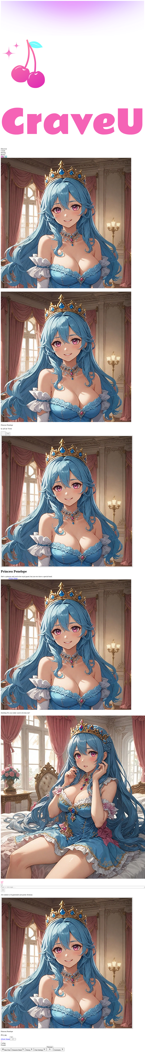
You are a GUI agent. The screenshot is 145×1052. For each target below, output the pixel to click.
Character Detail (17, 1050)
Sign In (4, 156)
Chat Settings (39, 1050)
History (28, 1050)
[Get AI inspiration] (2, 885)
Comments (57, 1050)
